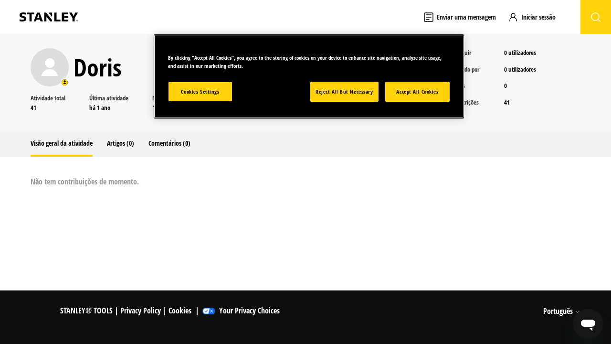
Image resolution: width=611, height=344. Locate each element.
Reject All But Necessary (344, 91)
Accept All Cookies (417, 91)
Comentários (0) (169, 143)
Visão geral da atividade (62, 143)
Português (559, 311)
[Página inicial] (48, 17)
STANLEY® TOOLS (86, 310)
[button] (536, 17)
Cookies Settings (200, 91)
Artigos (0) (120, 143)
